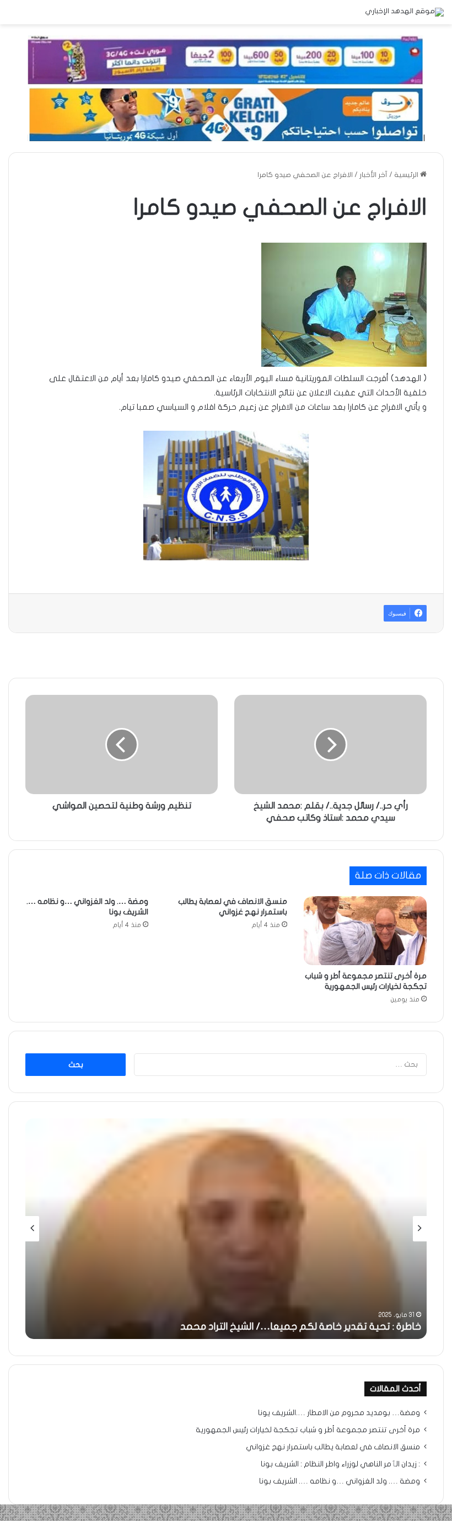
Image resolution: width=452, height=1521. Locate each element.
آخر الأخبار (373, 175)
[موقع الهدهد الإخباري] (404, 12)
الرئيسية (407, 175)
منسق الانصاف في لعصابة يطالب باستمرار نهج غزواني (333, 1447)
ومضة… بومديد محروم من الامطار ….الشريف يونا (339, 1413)
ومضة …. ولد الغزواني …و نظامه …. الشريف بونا (339, 1481)
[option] (226, 1228)
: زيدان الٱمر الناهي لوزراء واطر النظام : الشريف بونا (340, 1464)
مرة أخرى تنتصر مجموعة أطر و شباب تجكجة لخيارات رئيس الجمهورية (308, 1430)
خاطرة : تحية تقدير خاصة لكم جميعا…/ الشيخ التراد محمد (300, 1326)
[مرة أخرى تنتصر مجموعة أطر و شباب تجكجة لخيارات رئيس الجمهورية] (365, 931)
